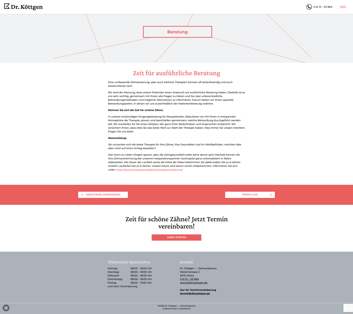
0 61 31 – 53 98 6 (322, 6)
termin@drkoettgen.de (195, 293)
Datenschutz (170, 308)
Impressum (185, 308)
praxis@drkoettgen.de (194, 282)
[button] (6, 308)
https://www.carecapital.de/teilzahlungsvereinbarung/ (149, 169)
